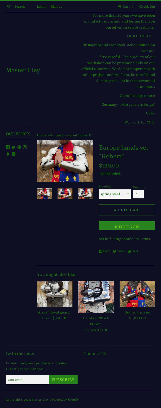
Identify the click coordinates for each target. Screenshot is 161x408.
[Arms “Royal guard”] (54, 294)
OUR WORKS (18, 134)
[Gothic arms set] (137, 294)
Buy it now (127, 227)
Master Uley (23, 70)
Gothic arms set (137, 312)
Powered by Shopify (64, 399)
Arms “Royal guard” (54, 312)
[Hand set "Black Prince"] (96, 297)
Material (105, 186)
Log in (42, 6)
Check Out (147, 6)
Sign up (56, 6)
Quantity (139, 187)
